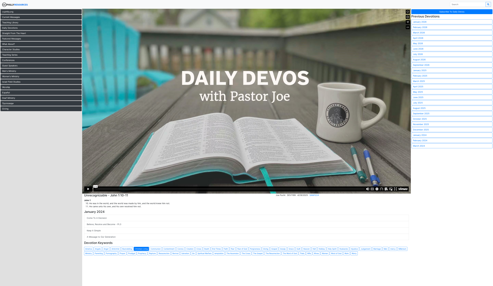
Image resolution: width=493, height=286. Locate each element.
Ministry (88, 253)
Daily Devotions (10, 28)
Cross (198, 249)
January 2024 (419, 135)
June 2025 (418, 97)
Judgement (365, 249)
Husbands (343, 249)
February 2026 (420, 27)
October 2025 (420, 119)
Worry (354, 253)
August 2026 (419, 59)
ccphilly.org (7, 11)
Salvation (185, 253)
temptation (219, 253)
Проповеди (8, 103)
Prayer (122, 253)
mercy (393, 249)
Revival (175, 253)
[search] (488, 4)
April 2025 (418, 86)
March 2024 (419, 146)
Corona (180, 249)
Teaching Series (9, 55)
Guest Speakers (9, 65)
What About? (8, 44)
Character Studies (11, 49)
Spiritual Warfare (204, 253)
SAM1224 (314, 195)
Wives (316, 253)
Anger (106, 249)
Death (206, 249)
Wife (309, 253)
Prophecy (142, 253)
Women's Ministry (10, 76)
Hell (314, 249)
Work (346, 253)
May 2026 (418, 43)
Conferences (8, 60)
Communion (156, 249)
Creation (189, 249)
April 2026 (418, 38)
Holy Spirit (332, 249)
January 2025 (419, 70)
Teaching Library (10, 22)
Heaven (306, 249)
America (88, 249)
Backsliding (127, 249)
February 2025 (420, 75)
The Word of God (290, 253)
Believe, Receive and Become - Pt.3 (104, 224)
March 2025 (419, 81)
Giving (5, 108)
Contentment (169, 249)
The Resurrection (273, 253)
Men (385, 249)
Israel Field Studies (11, 81)
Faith (226, 249)
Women (325, 253)
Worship (6, 87)
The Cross (246, 253)
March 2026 (419, 32)
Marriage (377, 249)
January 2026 (419, 22)
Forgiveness (255, 249)
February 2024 (420, 140)
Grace (291, 249)
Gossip (283, 249)
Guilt (298, 249)
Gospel (274, 249)
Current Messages (11, 17)
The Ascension (232, 253)
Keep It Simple (94, 230)
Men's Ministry (9, 71)
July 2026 (418, 54)
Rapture (152, 253)
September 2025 (421, 113)
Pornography (111, 253)
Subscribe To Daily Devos (451, 11)
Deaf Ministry (8, 98)
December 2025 (421, 129)
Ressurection (164, 253)
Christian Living (141, 249)
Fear (232, 249)
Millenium (402, 249)
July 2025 (418, 102)
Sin (193, 253)
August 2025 (419, 108)
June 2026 (418, 48)
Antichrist (115, 249)
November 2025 (421, 124)
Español (6, 92)
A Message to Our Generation (101, 237)
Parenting (99, 253)
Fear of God (242, 249)
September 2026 (421, 65)
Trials (302, 253)
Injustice (354, 249)
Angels (98, 249)
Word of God (336, 253)
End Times (216, 249)
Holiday (322, 249)
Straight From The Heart (14, 33)
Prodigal (131, 253)
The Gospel (258, 253)
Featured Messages (11, 38)
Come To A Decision (97, 218)
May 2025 (418, 92)
